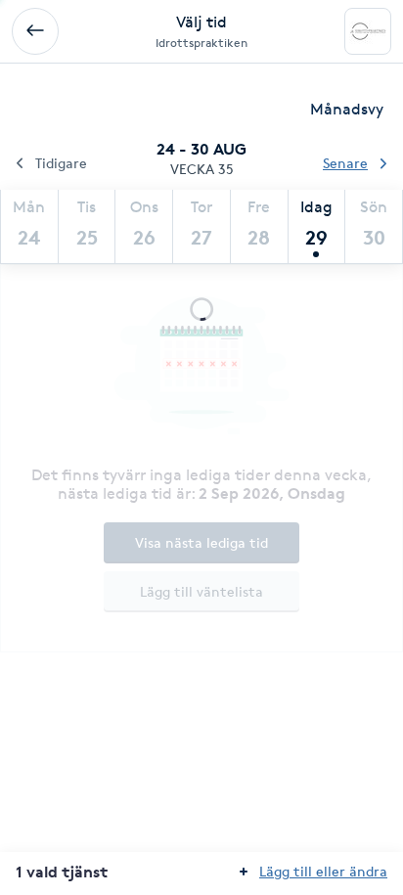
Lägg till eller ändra (323, 871)
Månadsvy (346, 109)
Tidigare (61, 163)
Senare (345, 163)
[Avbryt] (35, 31)
